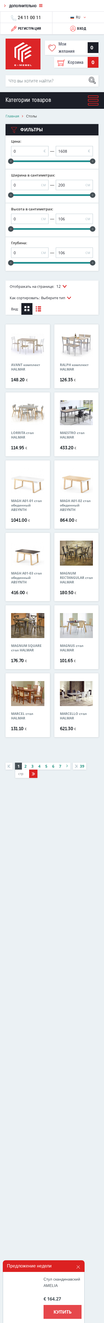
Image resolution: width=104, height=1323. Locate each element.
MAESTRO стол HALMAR (72, 435)
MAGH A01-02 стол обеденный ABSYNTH (75, 505)
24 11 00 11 (29, 17)
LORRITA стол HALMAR (22, 435)
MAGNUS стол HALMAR (71, 648)
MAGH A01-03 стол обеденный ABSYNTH (26, 577)
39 (81, 766)
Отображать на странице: (35, 286)
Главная (12, 116)
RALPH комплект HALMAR (74, 367)
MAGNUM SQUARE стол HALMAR (26, 648)
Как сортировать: (37, 297)
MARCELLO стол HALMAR (73, 716)
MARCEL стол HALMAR (22, 716)
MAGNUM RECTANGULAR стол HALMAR (76, 577)
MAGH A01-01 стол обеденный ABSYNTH (26, 505)
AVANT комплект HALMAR (25, 367)
